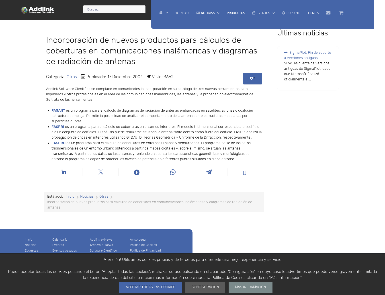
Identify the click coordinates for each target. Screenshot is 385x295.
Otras (72, 76)
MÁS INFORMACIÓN (250, 287)
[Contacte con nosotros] (329, 13)
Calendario (60, 240)
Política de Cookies (228, 277)
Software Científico (103, 250)
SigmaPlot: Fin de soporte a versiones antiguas (307, 55)
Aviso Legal (138, 240)
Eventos (58, 245)
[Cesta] (342, 13)
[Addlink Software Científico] (37, 9)
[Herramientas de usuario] (252, 78)
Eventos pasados (64, 250)
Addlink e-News (101, 240)
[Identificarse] (163, 13)
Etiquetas (31, 250)
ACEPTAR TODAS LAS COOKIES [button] (150, 287)
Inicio (28, 240)
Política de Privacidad (145, 250)
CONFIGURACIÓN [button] (205, 287)
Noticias (30, 245)
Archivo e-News (101, 245)
